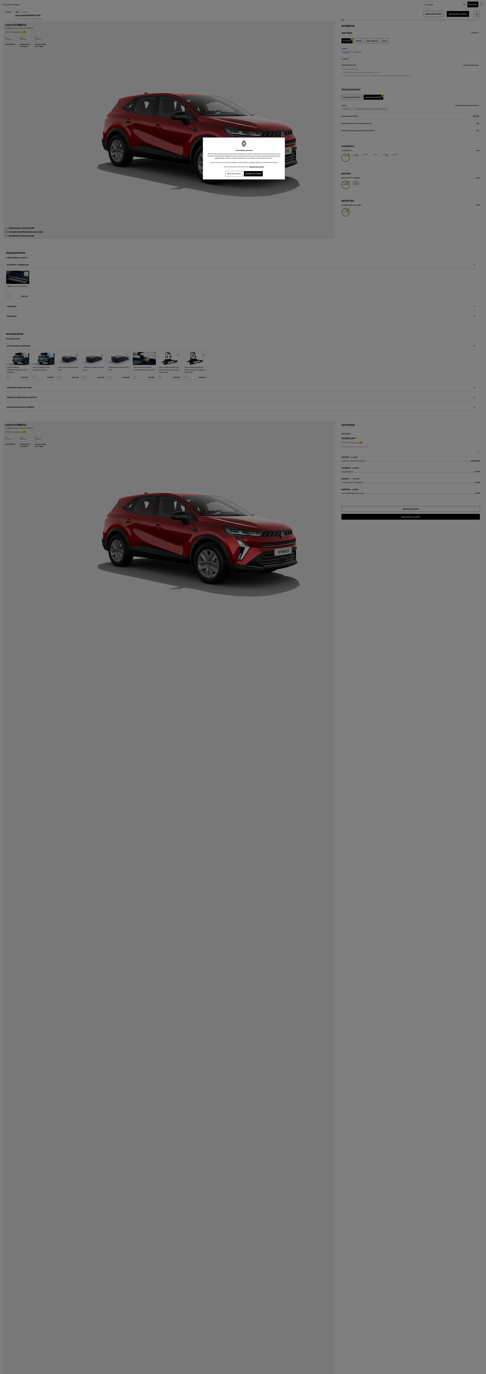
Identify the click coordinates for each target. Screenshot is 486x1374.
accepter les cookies (253, 173)
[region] (244, 158)
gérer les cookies (234, 173)
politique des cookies (256, 167)
